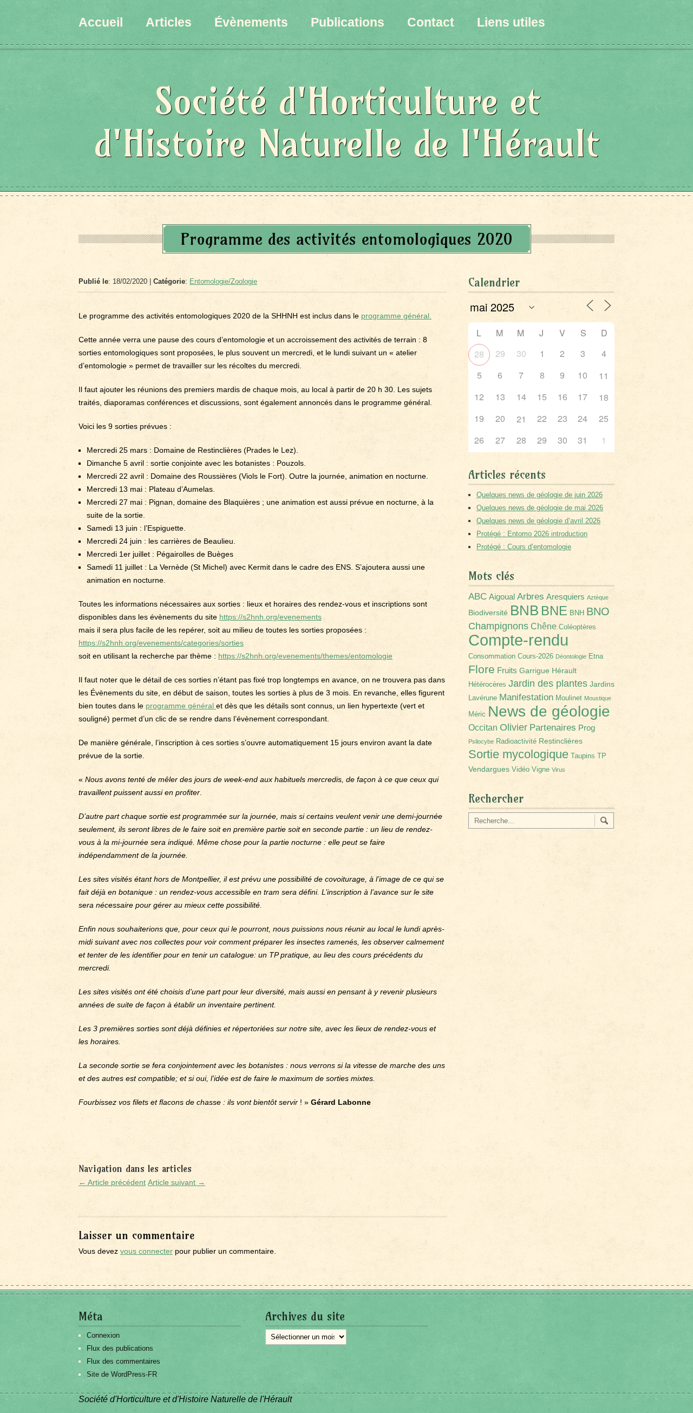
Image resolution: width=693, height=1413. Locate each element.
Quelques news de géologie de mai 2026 (539, 508)
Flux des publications (120, 1348)
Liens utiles (511, 22)
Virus (558, 769)
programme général (181, 705)
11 (604, 375)
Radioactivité (516, 741)
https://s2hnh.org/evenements (270, 617)
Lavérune (482, 698)
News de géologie (549, 711)
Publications (347, 22)
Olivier (513, 727)
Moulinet (568, 698)
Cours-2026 (535, 656)
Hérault (564, 670)
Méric (477, 714)
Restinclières (561, 741)
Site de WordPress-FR (122, 1374)
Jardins (602, 684)
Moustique (597, 698)
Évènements (251, 22)
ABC (477, 596)
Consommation (491, 656)
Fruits (507, 670)
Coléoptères (577, 627)
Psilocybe (481, 741)
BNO (598, 611)
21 (521, 419)
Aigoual (502, 596)
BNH (577, 613)
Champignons (498, 626)
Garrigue (534, 670)
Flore (481, 669)
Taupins (583, 756)
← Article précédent (112, 1182)
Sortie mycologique (518, 754)
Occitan (483, 727)
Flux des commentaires (123, 1361)
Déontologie (570, 656)
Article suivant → (176, 1182)
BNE (554, 610)
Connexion (103, 1335)
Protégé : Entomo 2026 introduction (531, 534)
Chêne (544, 626)
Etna (596, 656)
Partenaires (552, 727)
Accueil (101, 22)
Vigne (541, 769)
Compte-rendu (518, 640)
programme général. (396, 315)
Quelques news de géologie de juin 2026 (539, 495)
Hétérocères (487, 684)
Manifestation (526, 697)
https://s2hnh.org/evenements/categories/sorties (161, 643)
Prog (586, 727)
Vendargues (488, 769)
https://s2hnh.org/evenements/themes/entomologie (305, 656)
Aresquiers (565, 596)
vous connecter (146, 1251)
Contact (430, 22)
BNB (524, 610)
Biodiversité (488, 612)
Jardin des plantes (547, 683)
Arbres (530, 596)
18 (604, 397)
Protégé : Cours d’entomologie (523, 547)
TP (601, 756)
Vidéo (520, 769)
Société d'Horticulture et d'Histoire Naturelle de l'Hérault (346, 122)
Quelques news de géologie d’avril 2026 (538, 521)
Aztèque (598, 597)
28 (479, 354)
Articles (169, 22)
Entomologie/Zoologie (223, 281)
